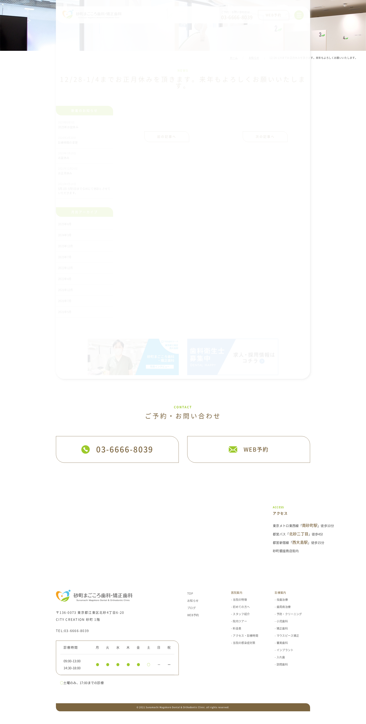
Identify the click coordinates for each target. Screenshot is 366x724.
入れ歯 (281, 657)
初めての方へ (241, 606)
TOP (190, 593)
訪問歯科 (282, 664)
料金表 (237, 628)
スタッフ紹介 (241, 614)
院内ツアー (240, 621)
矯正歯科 (282, 628)
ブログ (191, 608)
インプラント (285, 650)
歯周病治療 (284, 606)
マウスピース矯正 (288, 635)
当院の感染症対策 (244, 642)
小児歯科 (282, 621)
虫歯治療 (282, 599)
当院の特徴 (240, 599)
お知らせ (192, 600)
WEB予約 (193, 615)
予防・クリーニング (289, 614)
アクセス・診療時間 (245, 635)
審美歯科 (282, 642)
